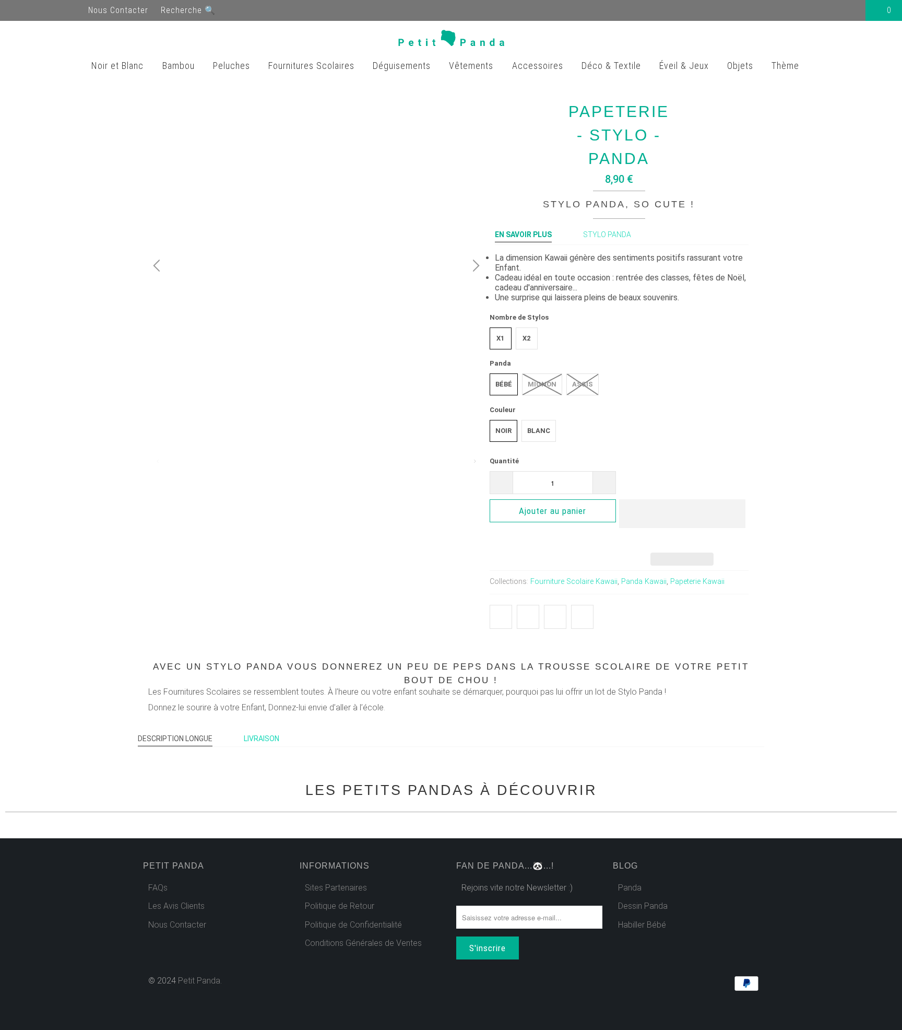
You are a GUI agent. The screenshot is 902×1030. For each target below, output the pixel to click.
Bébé (503, 384)
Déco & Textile (612, 65)
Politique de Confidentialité (353, 925)
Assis (582, 384)
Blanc (538, 431)
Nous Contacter (118, 10)
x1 (500, 338)
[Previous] (158, 266)
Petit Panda (199, 981)
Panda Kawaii (644, 581)
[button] (682, 521)
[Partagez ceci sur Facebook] (528, 617)
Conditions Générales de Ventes (363, 943)
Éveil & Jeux (685, 65)
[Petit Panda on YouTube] (37, 10)
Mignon (542, 384)
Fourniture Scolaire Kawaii (574, 581)
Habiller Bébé (642, 925)
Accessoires (539, 65)
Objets (741, 65)
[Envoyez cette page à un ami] (582, 617)
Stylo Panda (607, 234)
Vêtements (472, 65)
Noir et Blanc (118, 65)
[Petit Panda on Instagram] (75, 10)
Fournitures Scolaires (312, 65)
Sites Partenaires (336, 888)
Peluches (233, 65)
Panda (630, 888)
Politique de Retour (339, 906)
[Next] (474, 266)
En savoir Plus (523, 234)
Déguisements (403, 65)
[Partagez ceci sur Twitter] (501, 617)
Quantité (504, 461)
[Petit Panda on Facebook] (19, 10)
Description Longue (175, 738)
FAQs (158, 888)
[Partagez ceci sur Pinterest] (555, 617)
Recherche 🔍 (188, 10)
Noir (503, 431)
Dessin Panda (643, 906)
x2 (526, 338)
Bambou (179, 65)
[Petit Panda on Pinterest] (56, 10)
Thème (787, 65)
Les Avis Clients (176, 906)
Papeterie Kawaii (697, 581)
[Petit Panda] (451, 40)
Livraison (261, 738)
